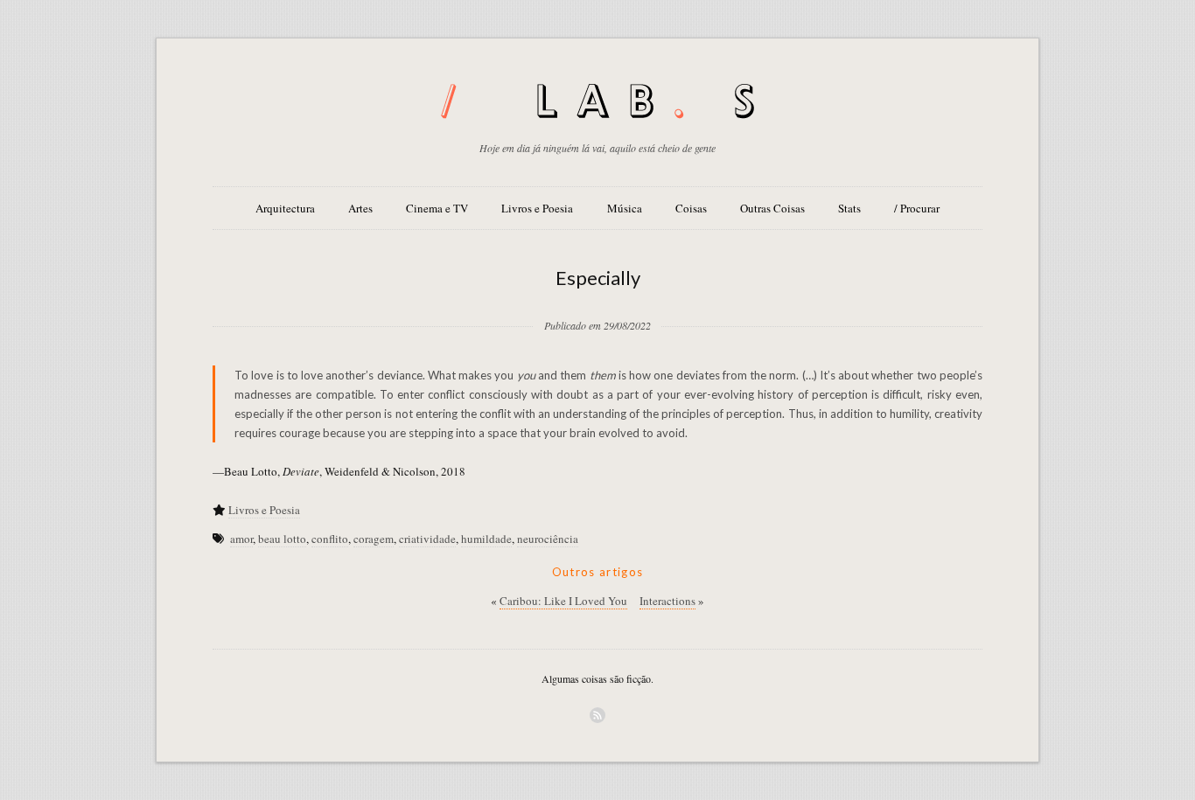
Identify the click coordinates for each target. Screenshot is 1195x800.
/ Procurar (917, 208)
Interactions (667, 601)
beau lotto (282, 538)
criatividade (427, 538)
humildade (486, 538)
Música (624, 208)
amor (241, 538)
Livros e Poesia (537, 208)
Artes (360, 208)
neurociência (547, 538)
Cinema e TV (437, 208)
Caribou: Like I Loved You (563, 601)
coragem (373, 538)
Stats (849, 208)
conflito (329, 538)
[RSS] (597, 715)
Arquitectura (285, 208)
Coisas (691, 208)
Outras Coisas (772, 208)
